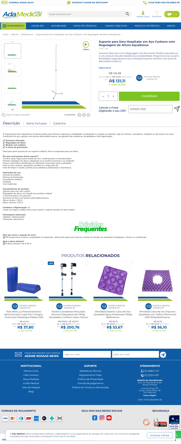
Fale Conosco (31, 375)
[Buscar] (128, 14)
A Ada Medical (31, 383)
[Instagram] (84, 115)
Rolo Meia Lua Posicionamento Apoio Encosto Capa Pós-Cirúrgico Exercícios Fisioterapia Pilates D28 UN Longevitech (23, 315)
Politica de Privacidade (64, 436)
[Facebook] (79, 115)
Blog (31, 391)
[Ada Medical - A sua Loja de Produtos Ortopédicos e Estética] (21, 18)
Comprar (149, 96)
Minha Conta (31, 371)
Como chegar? (149, 395)
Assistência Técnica (90, 371)
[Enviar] (163, 355)
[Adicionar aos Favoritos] (42, 263)
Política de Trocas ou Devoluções (90, 387)
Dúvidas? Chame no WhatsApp (89, 2)
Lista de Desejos (31, 387)
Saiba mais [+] (105, 68)
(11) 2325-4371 (151, 375)
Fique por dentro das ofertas (42, 355)
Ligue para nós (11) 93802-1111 (164, 2)
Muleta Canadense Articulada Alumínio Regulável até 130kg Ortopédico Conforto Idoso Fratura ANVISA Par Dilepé (68, 315)
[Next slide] (13, 109)
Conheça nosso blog (21, 2)
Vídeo (86, 49)
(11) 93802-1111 (151, 371)
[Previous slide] (13, 42)
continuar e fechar (160, 435)
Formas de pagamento (90, 383)
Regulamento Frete (90, 375)
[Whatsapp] (88, 115)
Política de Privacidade (90, 379)
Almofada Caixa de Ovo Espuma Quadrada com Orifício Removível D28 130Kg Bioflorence (157, 314)
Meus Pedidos (31, 379)
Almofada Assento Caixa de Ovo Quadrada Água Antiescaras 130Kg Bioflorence (113, 314)
